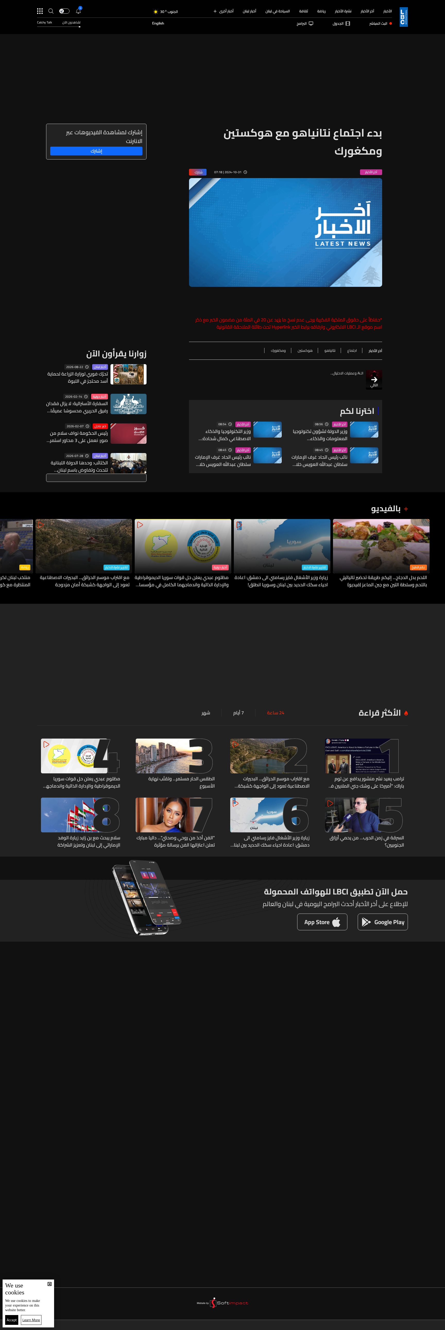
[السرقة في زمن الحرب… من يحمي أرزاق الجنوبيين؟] (364, 823)
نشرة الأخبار (343, 11)
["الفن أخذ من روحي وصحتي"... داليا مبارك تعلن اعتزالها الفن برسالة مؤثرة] (175, 823)
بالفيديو (386, 508)
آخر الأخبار (367, 11)
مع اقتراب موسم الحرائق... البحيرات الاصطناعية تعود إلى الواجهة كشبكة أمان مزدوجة (85, 581)
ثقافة (303, 11)
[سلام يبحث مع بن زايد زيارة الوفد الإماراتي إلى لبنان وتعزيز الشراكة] (80, 823)
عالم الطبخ (418, 567)
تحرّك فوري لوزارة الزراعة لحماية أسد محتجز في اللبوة (77, 377)
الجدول (338, 23)
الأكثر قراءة (380, 712)
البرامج (302, 23)
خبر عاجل (100, 426)
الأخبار (387, 11)
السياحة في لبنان (278, 11)
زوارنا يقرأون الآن (116, 353)
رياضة (321, 11)
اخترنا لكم (357, 410)
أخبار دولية (99, 396)
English (158, 23)
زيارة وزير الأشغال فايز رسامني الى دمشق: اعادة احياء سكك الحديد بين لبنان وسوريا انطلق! (281, 581)
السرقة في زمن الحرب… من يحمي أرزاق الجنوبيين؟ (367, 841)
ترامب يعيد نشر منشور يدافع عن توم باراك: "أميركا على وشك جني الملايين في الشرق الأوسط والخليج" (366, 782)
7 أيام (238, 712)
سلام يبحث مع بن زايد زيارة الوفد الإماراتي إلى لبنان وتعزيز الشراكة (88, 841)
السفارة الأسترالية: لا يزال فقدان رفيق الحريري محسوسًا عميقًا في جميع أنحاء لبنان (77, 407)
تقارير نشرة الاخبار (315, 567)
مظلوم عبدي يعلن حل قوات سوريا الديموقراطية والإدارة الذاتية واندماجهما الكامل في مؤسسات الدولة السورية (182, 581)
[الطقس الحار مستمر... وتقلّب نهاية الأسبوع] (175, 764)
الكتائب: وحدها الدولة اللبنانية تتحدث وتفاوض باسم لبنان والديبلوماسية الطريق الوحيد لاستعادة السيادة (79, 466)
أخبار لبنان (249, 11)
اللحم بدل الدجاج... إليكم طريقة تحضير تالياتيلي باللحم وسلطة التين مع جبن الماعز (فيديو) (383, 581)
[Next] (6, 553)
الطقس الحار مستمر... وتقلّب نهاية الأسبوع (181, 782)
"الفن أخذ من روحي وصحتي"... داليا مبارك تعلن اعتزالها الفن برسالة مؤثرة (175, 841)
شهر (206, 712)
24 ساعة (275, 712)
